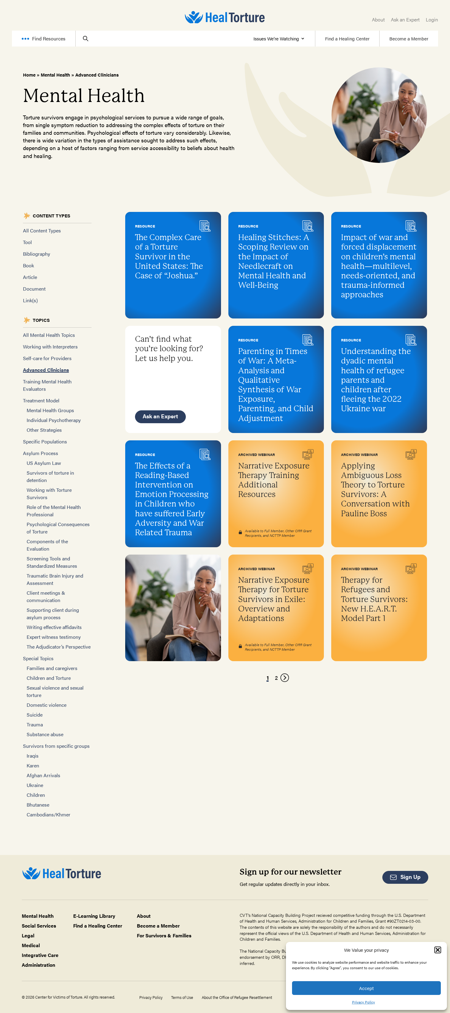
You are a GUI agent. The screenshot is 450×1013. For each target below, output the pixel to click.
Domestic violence (46, 704)
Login (432, 19)
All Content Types (42, 230)
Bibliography (36, 253)
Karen (33, 765)
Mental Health (55, 74)
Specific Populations (45, 441)
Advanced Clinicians (46, 369)
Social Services (39, 925)
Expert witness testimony (54, 636)
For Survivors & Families (164, 935)
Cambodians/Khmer (48, 814)
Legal (28, 935)
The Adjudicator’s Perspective (59, 646)
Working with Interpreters (50, 346)
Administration (38, 964)
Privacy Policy (363, 1002)
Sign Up (410, 876)
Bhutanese (38, 804)
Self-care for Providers (47, 358)
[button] (438, 950)
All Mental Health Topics (49, 334)
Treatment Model (41, 400)
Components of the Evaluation (47, 545)
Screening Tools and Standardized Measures (52, 562)
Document (34, 288)
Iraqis (33, 755)
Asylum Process (40, 453)
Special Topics (38, 658)
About (378, 19)
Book (28, 265)
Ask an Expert (405, 19)
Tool (27, 242)
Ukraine (35, 785)
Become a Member (408, 38)
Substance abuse (45, 734)
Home (29, 74)
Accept (366, 988)
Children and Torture (49, 677)
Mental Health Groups (50, 410)
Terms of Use (182, 997)
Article (30, 277)
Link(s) (30, 300)
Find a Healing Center (347, 38)
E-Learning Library (94, 915)
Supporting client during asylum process (53, 613)
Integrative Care (40, 954)
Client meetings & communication (46, 596)
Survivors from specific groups (56, 745)
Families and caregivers (52, 668)
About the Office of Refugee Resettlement (237, 997)
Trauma (35, 724)
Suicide (35, 714)
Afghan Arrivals (43, 775)
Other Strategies (44, 429)
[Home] (225, 17)
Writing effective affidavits (54, 627)
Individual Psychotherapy (54, 420)
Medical (31, 945)
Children (36, 794)
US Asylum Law (44, 462)
